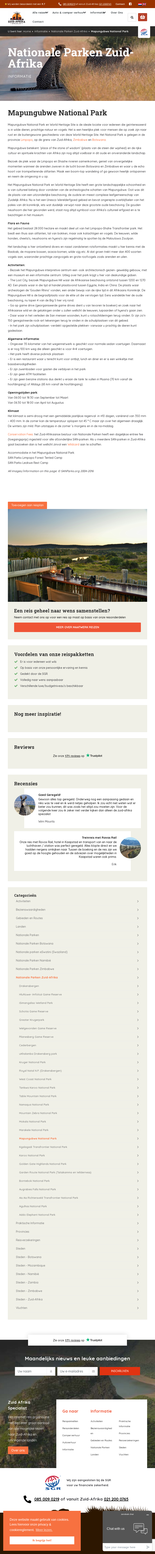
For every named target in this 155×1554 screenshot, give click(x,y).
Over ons (18, 1450)
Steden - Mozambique (30, 1265)
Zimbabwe (80, 140)
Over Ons (117, 12)
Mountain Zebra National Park (38, 1113)
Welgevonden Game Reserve (38, 1028)
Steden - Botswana (28, 1257)
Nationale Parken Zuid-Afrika (69, 31)
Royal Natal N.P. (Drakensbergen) (40, 1070)
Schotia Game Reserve (33, 1011)
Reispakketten (70, 1421)
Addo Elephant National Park (37, 1214)
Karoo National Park (32, 1155)
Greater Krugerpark (31, 1019)
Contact (120, 4)
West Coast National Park (35, 1079)
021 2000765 (105, 4)
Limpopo (27, 140)
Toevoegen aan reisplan (27, 505)
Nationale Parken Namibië (33, 960)
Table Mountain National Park (38, 1096)
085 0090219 (69, 4)
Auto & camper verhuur (68, 12)
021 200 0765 (116, 1499)
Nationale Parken (27, 935)
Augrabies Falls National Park (37, 1189)
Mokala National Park (32, 1121)
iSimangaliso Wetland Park (36, 1002)
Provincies (22, 1231)
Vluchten (21, 1308)
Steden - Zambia (27, 1282)
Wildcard (73, 444)
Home (27, 31)
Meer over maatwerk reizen (77, 627)
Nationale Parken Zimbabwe (35, 969)
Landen (21, 926)
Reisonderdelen (70, 1428)
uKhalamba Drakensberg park (38, 1053)
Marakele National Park (33, 1130)
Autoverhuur (69, 1442)
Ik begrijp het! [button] (42, 1540)
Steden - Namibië (27, 1274)
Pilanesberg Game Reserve (36, 1036)
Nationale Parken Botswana (34, 943)
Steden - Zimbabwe (29, 1291)
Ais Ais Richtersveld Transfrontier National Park (48, 1197)
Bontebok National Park (34, 1180)
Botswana (99, 140)
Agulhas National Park (33, 1206)
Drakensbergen (29, 986)
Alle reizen (39, 12)
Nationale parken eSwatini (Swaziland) (42, 952)
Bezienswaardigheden (30, 909)
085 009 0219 (46, 1499)
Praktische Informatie (30, 1223)
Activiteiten (23, 901)
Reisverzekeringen (28, 1240)
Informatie (97, 12)
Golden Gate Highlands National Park (42, 1163)
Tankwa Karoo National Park (37, 1087)
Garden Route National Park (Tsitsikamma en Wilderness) (55, 1172)
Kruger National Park (32, 1062)
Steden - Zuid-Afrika (29, 1299)
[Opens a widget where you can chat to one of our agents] (127, 1531)
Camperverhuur (71, 1435)
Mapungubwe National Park (38, 1138)
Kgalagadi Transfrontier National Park (43, 1147)
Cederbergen (27, 1045)
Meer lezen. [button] (44, 1530)
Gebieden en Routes (29, 918)
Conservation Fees (20, 434)
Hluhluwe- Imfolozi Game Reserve (40, 994)
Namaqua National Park (34, 1104)
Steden (20, 1248)
